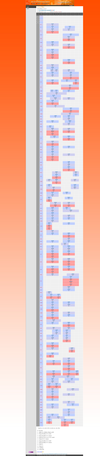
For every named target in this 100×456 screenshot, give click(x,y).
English (71, 5)
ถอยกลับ (28, 8)
